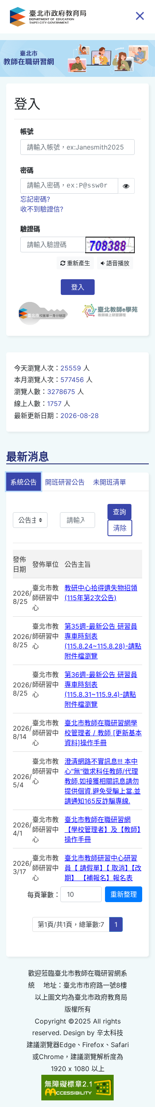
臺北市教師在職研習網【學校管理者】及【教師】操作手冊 (102, 829)
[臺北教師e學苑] (110, 313)
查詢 (119, 512)
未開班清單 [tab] (109, 482)
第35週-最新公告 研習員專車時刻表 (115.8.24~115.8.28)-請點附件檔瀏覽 (102, 641)
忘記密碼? (35, 199)
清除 (119, 528)
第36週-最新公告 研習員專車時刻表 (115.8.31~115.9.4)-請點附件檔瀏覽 (100, 689)
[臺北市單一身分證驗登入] (46, 313)
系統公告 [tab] (23, 482)
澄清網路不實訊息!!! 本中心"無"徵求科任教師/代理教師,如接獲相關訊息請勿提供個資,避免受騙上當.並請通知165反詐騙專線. (102, 781)
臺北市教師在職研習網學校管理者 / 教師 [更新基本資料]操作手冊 (103, 733)
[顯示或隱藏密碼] (126, 186)
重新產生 (77, 262)
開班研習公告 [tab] (65, 482)
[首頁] (48, 16)
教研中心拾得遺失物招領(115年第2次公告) (100, 593)
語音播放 (117, 262)
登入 (77, 287)
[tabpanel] (77, 724)
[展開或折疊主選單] (139, 15)
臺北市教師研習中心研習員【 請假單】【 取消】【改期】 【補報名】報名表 (102, 868)
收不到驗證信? (41, 209)
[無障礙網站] (77, 1087)
